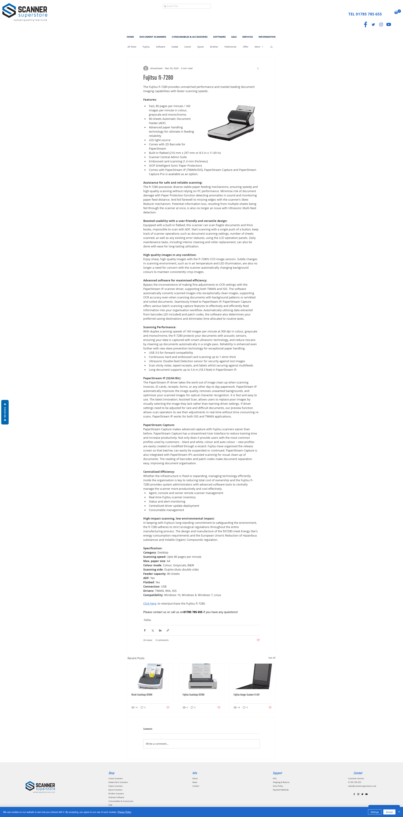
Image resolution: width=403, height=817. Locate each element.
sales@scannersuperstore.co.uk (362, 786)
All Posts (132, 46)
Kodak (175, 46)
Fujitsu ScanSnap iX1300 (193, 694)
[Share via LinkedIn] (160, 630)
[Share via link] (167, 630)
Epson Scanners (115, 789)
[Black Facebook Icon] (354, 794)
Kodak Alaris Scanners (118, 782)
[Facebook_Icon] (365, 24)
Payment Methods (281, 789)
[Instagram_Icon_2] (381, 24)
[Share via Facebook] (144, 630)
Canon (187, 46)
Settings (375, 812)
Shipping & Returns (281, 782)
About (195, 778)
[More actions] (258, 68)
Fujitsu (146, 46)
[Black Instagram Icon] (358, 794)
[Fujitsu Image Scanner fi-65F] (252, 676)
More (257, 46)
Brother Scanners (116, 793)
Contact (195, 786)
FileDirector (230, 46)
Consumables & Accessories (120, 801)
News (194, 782)
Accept (389, 812)
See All (271, 657)
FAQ (274, 778)
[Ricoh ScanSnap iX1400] (150, 676)
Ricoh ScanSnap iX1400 (141, 694)
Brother (214, 46)
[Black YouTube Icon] (366, 794)
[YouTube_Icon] (388, 24)
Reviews (5, 412)
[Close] (399, 811)
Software (160, 46)
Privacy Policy (124, 812)
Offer (245, 46)
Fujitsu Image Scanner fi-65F (247, 694)
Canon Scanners (115, 778)
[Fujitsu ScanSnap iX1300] (201, 676)
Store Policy (278, 786)
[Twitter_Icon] (373, 24)
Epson (200, 46)
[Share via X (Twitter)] (152, 630)
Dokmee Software (116, 797)
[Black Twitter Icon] (362, 794)
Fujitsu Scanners (115, 786)
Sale (110, 805)
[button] (397, 11)
